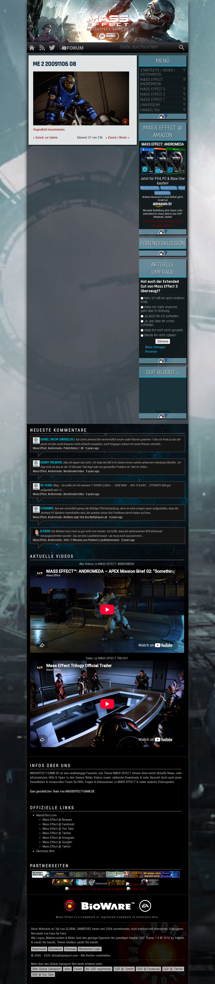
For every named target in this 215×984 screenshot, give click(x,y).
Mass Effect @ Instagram (58, 838)
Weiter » (124, 137)
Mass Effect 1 (152, 99)
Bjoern (45, 531)
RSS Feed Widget (163, 411)
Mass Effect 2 (152, 94)
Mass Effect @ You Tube (58, 829)
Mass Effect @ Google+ (57, 842)
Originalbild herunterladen (49, 129)
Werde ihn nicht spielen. (160, 335)
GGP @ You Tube (43, 974)
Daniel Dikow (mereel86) (57, 439)
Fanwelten (150, 110)
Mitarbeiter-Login (89, 949)
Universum (150, 105)
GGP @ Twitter (173, 969)
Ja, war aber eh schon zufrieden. (157, 323)
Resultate (151, 351)
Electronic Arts (45, 851)
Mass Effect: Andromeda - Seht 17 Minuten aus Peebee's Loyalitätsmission (76, 539)
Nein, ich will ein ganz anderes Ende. (163, 300)
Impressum (39, 949)
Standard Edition (150, 188)
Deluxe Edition (168, 188)
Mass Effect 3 (152, 89)
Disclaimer (55, 949)
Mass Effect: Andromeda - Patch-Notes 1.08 (58, 448)
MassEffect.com (46, 815)
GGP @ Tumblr (124, 969)
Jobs (67, 969)
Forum (78, 969)
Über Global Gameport (46, 969)
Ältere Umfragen (155, 347)
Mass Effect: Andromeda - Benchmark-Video (58, 471)
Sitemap (70, 949)
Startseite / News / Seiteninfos (157, 72)
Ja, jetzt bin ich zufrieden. (161, 316)
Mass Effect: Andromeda (151, 82)
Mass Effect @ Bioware (57, 820)
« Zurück (111, 137)
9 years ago (92, 448)
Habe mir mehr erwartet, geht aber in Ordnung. (159, 309)
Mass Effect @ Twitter (57, 833)
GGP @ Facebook (148, 969)
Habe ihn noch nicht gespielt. (163, 330)
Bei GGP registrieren (98, 969)
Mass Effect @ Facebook (58, 824)
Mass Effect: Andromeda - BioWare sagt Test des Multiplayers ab (70, 517)
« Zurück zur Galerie (45, 137)
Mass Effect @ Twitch (57, 846)
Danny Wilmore (51, 462)
